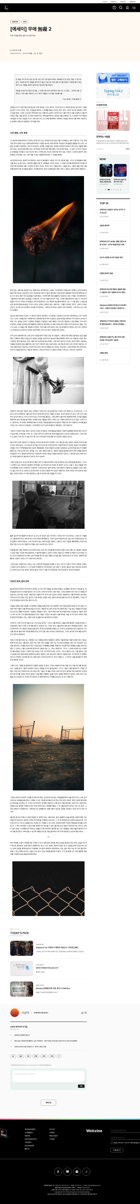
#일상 (20, 1056)
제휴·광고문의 (53, 1136)
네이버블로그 (67, 1172)
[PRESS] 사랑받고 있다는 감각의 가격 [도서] (112, 211)
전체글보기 (133, 2)
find (120, 7)
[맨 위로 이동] (134, 1113)
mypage (127, 7)
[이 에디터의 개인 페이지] (20, 50)
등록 (81, 1086)
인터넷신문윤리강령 (31, 1139)
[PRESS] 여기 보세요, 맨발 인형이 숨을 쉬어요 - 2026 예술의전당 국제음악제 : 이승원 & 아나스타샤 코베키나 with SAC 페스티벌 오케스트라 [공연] (113, 243)
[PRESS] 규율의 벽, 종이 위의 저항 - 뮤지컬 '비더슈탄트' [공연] (120, 181)
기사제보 (52, 1139)
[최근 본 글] (114, 7)
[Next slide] (120, 189)
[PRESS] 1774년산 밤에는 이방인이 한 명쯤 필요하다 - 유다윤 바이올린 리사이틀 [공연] (113, 323)
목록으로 (48, 1103)
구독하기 (117, 1150)
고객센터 (52, 1132)
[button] (109, 189)
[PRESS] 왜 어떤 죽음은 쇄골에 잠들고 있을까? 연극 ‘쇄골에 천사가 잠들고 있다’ (106, 181)
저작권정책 (28, 1142)
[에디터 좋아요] (86, 1013)
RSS (27, 1149)
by (14, 50)
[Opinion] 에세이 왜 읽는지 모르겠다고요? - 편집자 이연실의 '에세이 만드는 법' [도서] (113, 307)
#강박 (43, 1056)
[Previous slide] (105, 189)
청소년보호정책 (29, 1146)
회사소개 (122, 2)
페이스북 (58, 1172)
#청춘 (35, 1056)
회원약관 (27, 1136)
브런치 (86, 1172)
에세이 (24, 22)
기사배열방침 (29, 1132)
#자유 (51, 1056)
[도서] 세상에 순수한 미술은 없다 (111, 257)
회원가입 (113, 2)
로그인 (105, 2)
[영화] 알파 (104, 353)
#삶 (13, 1056)
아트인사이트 (6, 7)
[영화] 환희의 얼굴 (106, 273)
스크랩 (35, 53)
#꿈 (28, 1056)
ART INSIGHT (4, 1133)
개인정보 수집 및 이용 (125, 1142)
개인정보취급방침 (30, 1129)
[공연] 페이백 (104, 226)
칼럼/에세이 (15, 22)
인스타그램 (77, 1172)
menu (134, 7)
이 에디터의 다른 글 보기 (41, 1013)
